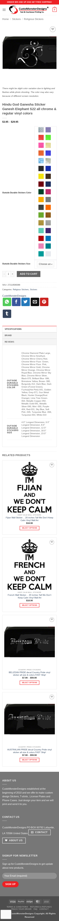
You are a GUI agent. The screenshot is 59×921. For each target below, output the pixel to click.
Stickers (16, 19)
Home (5, 19)
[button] (4, 9)
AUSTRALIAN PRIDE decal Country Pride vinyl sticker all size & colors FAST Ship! (29, 751)
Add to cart (29, 274)
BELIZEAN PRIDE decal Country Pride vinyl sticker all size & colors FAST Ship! (29, 673)
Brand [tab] (8, 335)
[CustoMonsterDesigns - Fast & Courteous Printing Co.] (29, 9)
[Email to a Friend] (35, 302)
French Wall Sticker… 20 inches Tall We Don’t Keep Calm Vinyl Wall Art (29, 596)
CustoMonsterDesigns (14, 296)
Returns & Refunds (41, 907)
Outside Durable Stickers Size (16, 264)
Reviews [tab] (9, 342)
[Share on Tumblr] (7, 314)
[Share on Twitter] (25, 302)
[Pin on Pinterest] (44, 302)
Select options (29, 528)
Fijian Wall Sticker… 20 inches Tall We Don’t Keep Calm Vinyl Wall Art (29, 519)
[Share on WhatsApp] (7, 302)
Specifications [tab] (13, 329)
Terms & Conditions (17, 907)
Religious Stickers (33, 19)
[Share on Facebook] (16, 302)
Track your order (21, 909)
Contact (44, 909)
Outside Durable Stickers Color (16, 193)
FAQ (35, 909)
